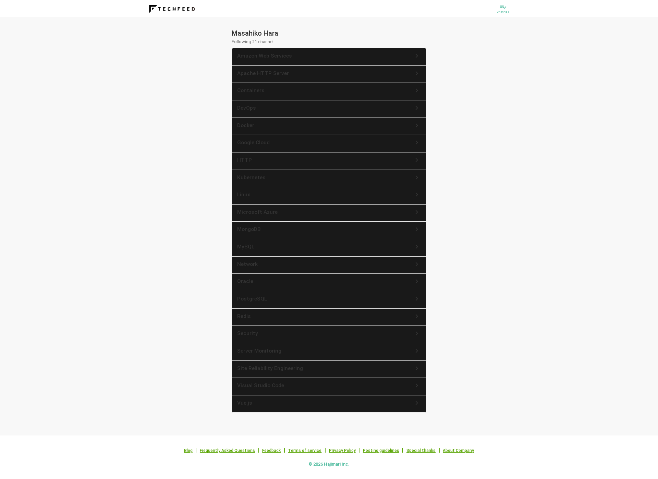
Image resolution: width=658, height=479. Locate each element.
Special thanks (421, 450)
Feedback (271, 450)
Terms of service (304, 450)
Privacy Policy (342, 450)
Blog (188, 450)
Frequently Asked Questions (227, 450)
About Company (458, 450)
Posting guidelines (381, 450)
